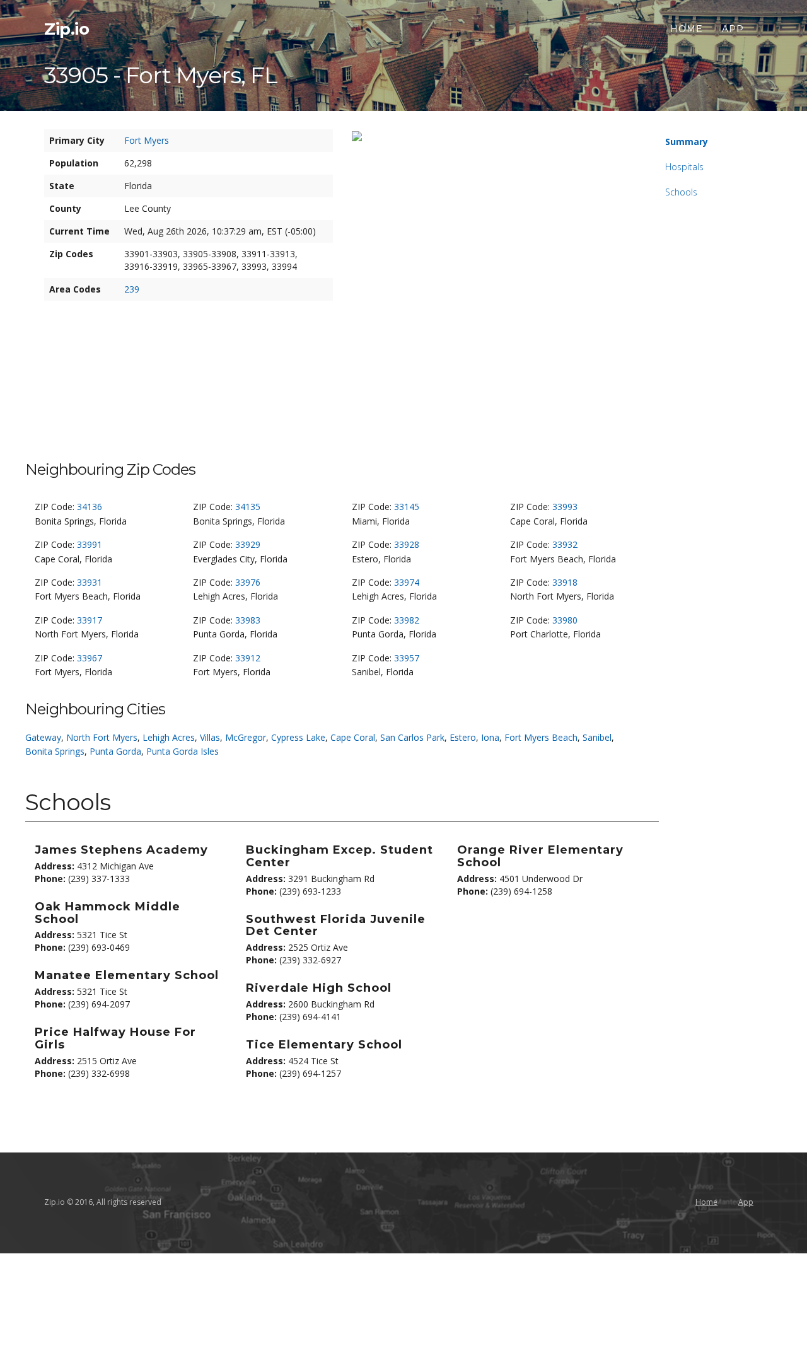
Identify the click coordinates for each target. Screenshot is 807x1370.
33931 (89, 582)
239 (131, 289)
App (733, 29)
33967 (89, 658)
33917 (89, 620)
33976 (247, 582)
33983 (247, 620)
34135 (247, 507)
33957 (406, 658)
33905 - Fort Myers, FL (160, 75)
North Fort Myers (101, 737)
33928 (406, 544)
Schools (681, 192)
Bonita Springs (54, 751)
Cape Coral (352, 737)
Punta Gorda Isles (182, 751)
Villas (210, 737)
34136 (89, 507)
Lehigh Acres (168, 737)
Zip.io (66, 29)
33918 (565, 582)
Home (686, 29)
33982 (406, 620)
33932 (565, 544)
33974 (406, 582)
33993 (565, 507)
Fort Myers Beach (541, 737)
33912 (247, 658)
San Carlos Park (412, 737)
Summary (686, 142)
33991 (89, 544)
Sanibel (597, 737)
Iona (490, 737)
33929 (247, 544)
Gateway (43, 737)
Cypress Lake (298, 737)
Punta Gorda (115, 751)
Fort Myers (146, 140)
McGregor (245, 737)
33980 (565, 620)
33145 (406, 507)
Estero (463, 737)
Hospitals (684, 167)
